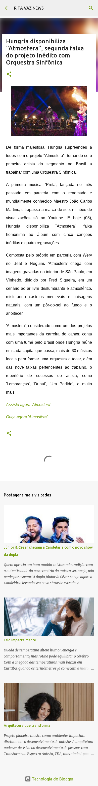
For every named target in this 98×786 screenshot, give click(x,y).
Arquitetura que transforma (27, 726)
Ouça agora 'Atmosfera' (26, 417)
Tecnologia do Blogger (52, 779)
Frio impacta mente (20, 640)
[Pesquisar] (91, 8)
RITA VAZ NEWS (29, 8)
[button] (9, 74)
